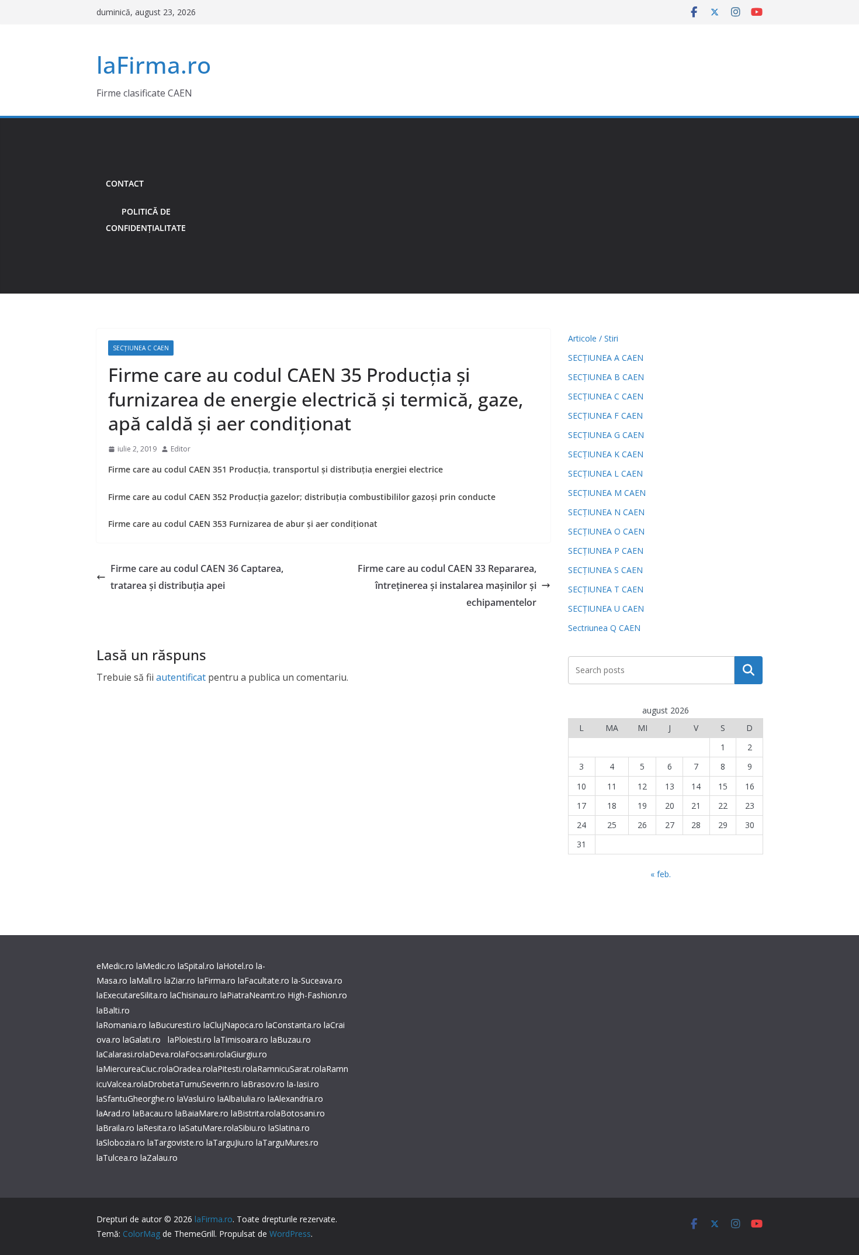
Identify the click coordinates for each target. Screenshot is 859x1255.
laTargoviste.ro (175, 1142)
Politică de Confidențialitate (146, 219)
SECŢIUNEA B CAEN (606, 376)
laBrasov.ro (263, 1083)
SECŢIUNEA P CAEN (605, 550)
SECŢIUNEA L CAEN (605, 473)
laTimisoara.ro (241, 1039)
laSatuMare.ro (205, 1127)
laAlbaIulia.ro (241, 1098)
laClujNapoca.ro (233, 1024)
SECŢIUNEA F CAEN (605, 415)
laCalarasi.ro (119, 1054)
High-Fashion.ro (317, 995)
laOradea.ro (189, 1068)
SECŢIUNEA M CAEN (607, 492)
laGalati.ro (142, 1039)
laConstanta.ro (293, 1024)
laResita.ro (156, 1127)
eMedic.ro (115, 965)
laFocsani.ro (201, 1054)
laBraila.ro (115, 1127)
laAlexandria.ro (295, 1098)
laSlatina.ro (289, 1127)
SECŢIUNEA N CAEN (606, 512)
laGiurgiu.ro (245, 1054)
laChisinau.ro (194, 995)
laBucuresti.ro (175, 1024)
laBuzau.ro (291, 1039)
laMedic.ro (157, 965)
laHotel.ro (235, 965)
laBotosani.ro (299, 1113)
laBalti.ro (113, 1010)
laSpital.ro (196, 965)
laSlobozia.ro (120, 1142)
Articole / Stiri (593, 338)
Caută (748, 670)
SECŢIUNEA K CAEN (605, 454)
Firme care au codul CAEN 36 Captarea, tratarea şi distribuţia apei (196, 577)
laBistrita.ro (252, 1113)
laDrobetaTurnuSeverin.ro (190, 1083)
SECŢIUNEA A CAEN (605, 357)
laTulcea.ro (118, 1157)
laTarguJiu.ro (231, 1142)
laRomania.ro (121, 1024)
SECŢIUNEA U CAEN (606, 608)
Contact (125, 183)
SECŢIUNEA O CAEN (606, 531)
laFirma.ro (153, 65)
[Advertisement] (479, 206)
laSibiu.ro (249, 1127)
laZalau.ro (159, 1157)
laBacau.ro (153, 1113)
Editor (180, 449)
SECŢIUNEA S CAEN (605, 569)
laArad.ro (113, 1113)
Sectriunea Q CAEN (604, 627)
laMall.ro (146, 980)
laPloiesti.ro (190, 1039)
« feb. (660, 874)
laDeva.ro (161, 1054)
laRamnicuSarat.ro (285, 1068)
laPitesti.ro (231, 1068)
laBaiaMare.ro (201, 1113)
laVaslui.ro (197, 1098)
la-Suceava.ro (317, 980)
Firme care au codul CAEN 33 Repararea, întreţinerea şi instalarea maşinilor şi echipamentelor (447, 585)
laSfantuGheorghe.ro (135, 1098)
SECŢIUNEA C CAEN (141, 348)
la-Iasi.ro (303, 1083)
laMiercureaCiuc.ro (131, 1068)
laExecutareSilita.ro (132, 995)
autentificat (181, 677)
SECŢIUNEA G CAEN (606, 434)
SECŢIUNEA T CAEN (605, 589)
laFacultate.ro (263, 980)
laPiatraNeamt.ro (252, 995)
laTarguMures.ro (287, 1142)
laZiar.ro (179, 980)
